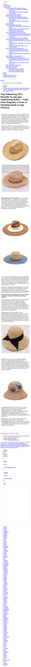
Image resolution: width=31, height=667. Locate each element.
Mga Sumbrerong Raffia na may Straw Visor (19, 58)
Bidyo (4, 74)
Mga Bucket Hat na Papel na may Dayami (18, 28)
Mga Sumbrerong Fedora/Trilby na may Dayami (17, 39)
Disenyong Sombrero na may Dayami (9, 447)
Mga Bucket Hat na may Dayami (13, 25)
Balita (4, 72)
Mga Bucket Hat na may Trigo (16, 30)
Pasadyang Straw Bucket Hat (14, 444)
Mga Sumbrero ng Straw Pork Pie (14, 56)
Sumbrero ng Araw (24, 446)
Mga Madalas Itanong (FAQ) (10, 75)
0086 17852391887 (7, 478)
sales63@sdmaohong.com (13, 439)
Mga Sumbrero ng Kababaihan (13, 65)
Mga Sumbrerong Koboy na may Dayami (15, 32)
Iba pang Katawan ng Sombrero (13, 14)
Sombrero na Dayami (14, 446)
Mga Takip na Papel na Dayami (16, 70)
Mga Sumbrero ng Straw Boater (13, 15)
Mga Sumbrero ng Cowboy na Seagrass (18, 37)
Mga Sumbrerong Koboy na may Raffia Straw (19, 34)
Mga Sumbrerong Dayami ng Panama (15, 48)
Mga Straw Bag (10, 23)
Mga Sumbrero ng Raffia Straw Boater (18, 17)
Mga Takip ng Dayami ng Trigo (16, 71)
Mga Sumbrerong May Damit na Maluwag (16, 8)
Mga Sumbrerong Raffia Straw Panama (18, 49)
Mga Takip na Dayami (11, 67)
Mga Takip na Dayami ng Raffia (16, 69)
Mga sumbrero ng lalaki (11, 66)
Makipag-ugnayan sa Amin (9, 76)
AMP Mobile (10, 443)
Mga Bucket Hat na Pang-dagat (16, 31)
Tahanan (5, 4)
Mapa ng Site (4, 443)
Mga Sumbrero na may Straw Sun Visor (15, 57)
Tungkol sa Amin (7, 5)
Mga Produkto (6, 6)
